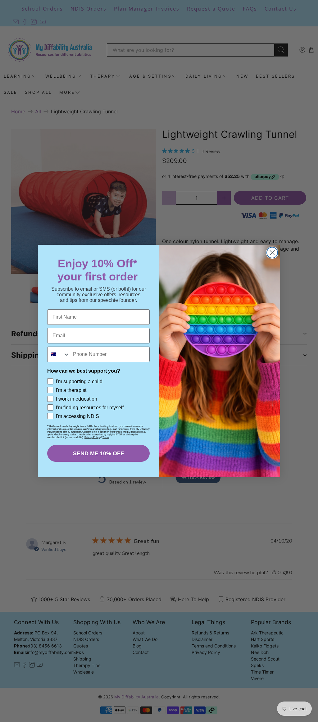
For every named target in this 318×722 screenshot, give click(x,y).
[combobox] (59, 354)
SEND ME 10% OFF (98, 453)
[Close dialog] (272, 252)
